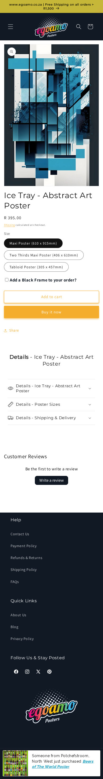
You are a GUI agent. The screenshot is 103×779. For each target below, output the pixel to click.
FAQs (15, 581)
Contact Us (20, 534)
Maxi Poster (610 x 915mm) (33, 243)
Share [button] (14, 330)
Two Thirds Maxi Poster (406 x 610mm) (44, 255)
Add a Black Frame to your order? (43, 280)
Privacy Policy (22, 638)
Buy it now (51, 311)
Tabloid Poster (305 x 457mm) (36, 267)
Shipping (9, 225)
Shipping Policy (24, 569)
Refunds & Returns (26, 557)
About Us (18, 615)
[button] (10, 26)
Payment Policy (23, 545)
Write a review (51, 480)
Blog (14, 626)
